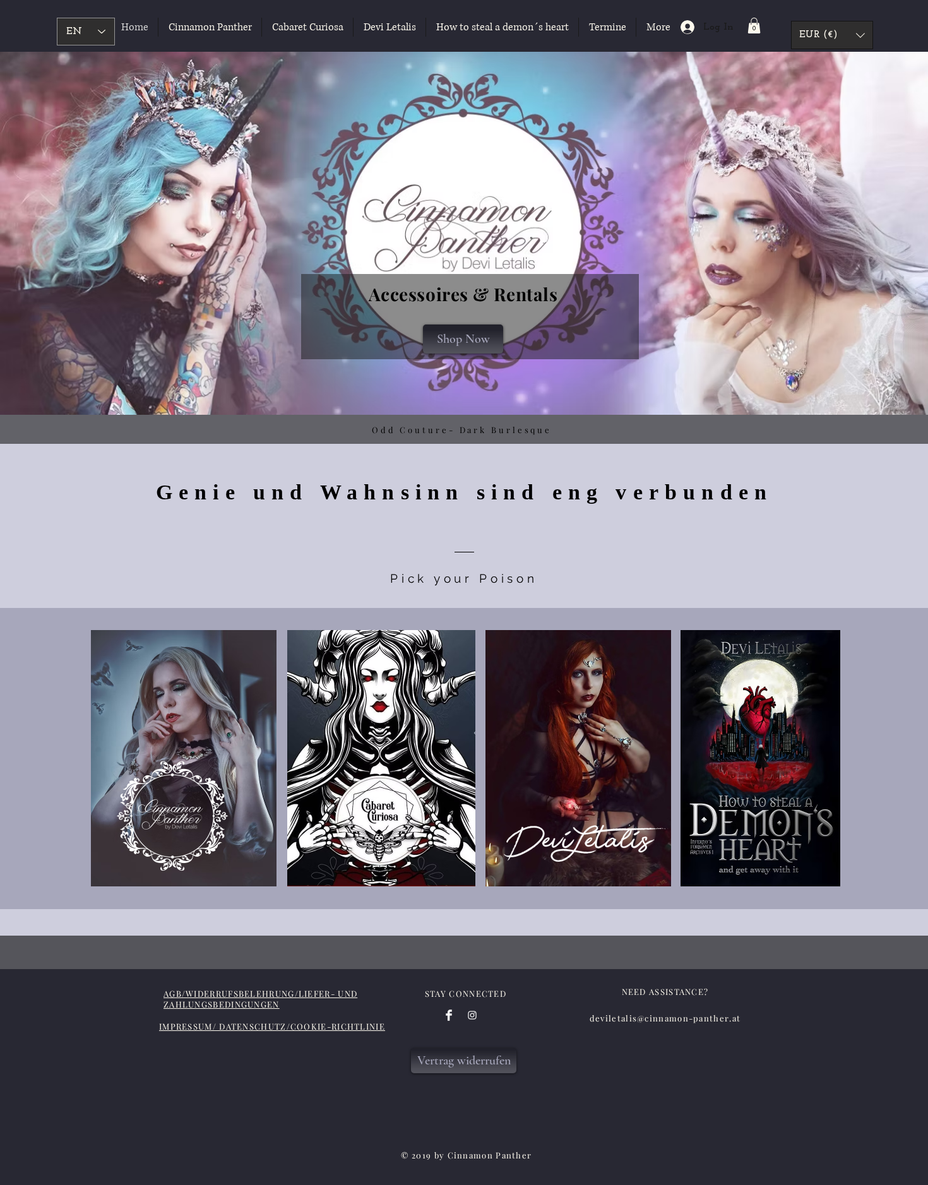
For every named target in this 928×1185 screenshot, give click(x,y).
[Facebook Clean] (449, 1015)
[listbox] (832, 35)
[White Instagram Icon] (472, 1015)
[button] (754, 25)
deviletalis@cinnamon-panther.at (665, 1018)
